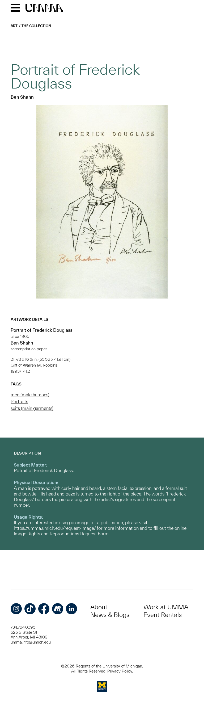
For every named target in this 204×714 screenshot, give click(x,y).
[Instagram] (16, 608)
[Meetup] (57, 608)
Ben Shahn (22, 96)
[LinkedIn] (71, 608)
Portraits (19, 401)
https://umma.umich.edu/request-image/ (55, 528)
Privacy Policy (119, 671)
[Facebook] (43, 608)
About (98, 607)
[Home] (44, 8)
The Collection (36, 26)
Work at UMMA (165, 607)
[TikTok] (30, 608)
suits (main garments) (32, 408)
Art (14, 26)
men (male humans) (30, 394)
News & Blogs (109, 614)
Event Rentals (162, 614)
